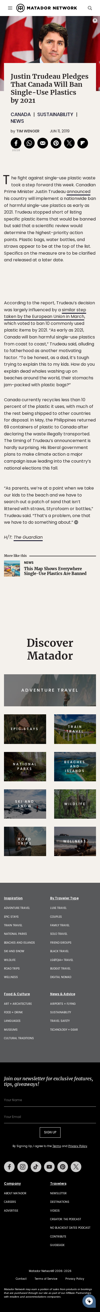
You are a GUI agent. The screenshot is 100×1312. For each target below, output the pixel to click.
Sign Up (80, 676)
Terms (63, 690)
